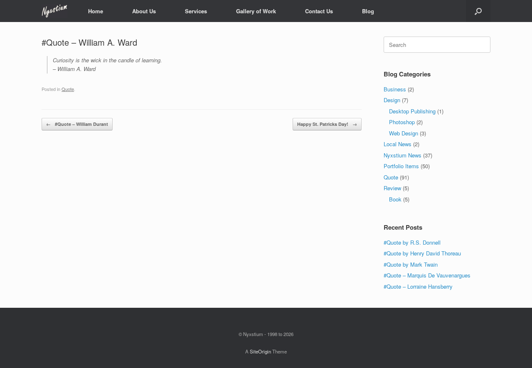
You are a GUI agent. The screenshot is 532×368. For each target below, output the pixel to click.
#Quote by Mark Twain (411, 264)
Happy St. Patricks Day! (327, 124)
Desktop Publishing (412, 111)
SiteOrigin (260, 351)
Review (392, 188)
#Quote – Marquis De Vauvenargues (427, 275)
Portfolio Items (401, 166)
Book (395, 199)
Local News (397, 144)
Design (392, 100)
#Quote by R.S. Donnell (412, 242)
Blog (368, 11)
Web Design (403, 133)
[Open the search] (478, 11)
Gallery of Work (256, 11)
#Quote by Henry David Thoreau (422, 253)
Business (395, 89)
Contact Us (319, 11)
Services (196, 11)
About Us (144, 11)
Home (95, 11)
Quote (68, 89)
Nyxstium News (402, 155)
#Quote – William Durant (77, 124)
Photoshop (402, 122)
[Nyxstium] (54, 11)
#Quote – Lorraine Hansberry (418, 286)
